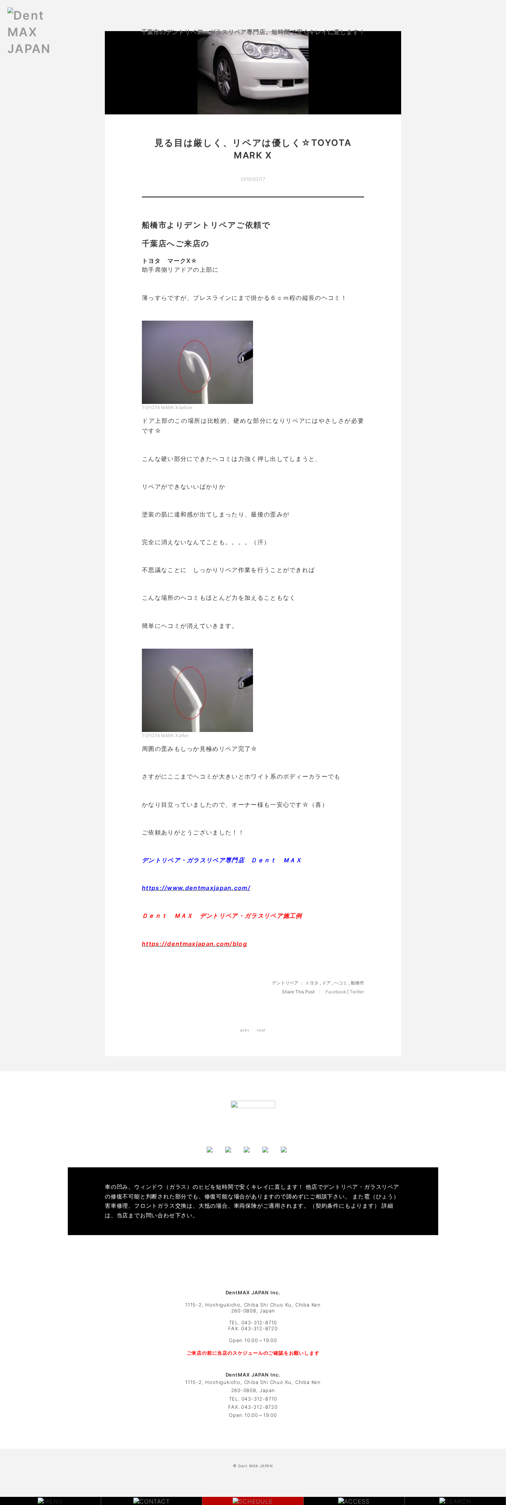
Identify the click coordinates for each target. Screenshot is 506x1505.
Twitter (357, 991)
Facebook (336, 991)
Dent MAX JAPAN (255, 1466)
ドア (326, 983)
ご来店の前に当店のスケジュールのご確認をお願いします (253, 1353)
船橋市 (357, 983)
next (261, 1030)
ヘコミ (340, 983)
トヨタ (312, 983)
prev (244, 1030)
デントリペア (285, 983)
